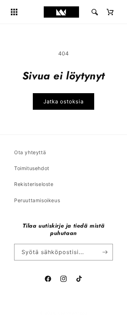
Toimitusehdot (31, 168)
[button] (14, 12)
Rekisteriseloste (34, 184)
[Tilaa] (105, 252)
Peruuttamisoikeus (37, 200)
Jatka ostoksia (63, 101)
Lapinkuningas (72, 313)
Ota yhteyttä (30, 152)
